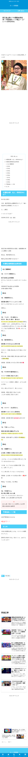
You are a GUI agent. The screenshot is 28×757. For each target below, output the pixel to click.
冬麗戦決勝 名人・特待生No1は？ (14, 159)
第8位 (8, 179)
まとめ (7, 186)
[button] (25, 411)
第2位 (8, 166)
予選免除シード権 (10, 184)
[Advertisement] (14, 38)
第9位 (8, 182)
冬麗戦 (8, 575)
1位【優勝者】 (10, 164)
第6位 (8, 175)
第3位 (8, 168)
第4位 (8, 170)
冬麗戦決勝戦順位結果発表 (12, 161)
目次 (12, 156)
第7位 (8, 177)
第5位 (8, 173)
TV (3, 575)
